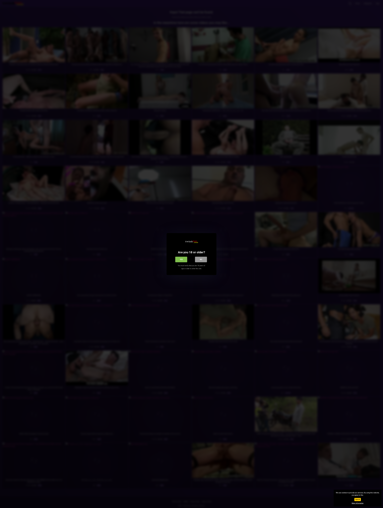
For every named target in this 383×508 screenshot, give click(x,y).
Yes (181, 259)
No (201, 259)
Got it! (357, 499)
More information (358, 503)
